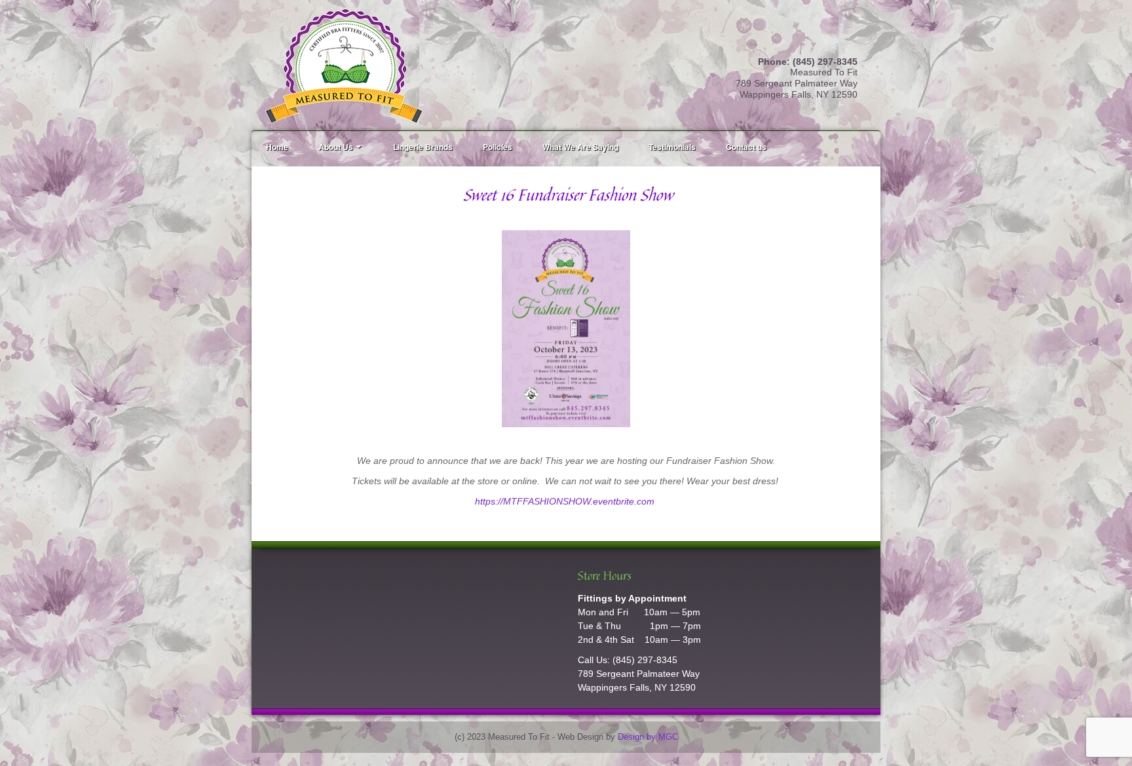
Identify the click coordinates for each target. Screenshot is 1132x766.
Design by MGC (648, 737)
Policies (497, 147)
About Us (335, 147)
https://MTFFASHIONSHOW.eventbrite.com (566, 501)
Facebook (848, 45)
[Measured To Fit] (344, 64)
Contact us (746, 147)
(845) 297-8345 (645, 660)
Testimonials (672, 147)
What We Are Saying (580, 147)
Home (277, 147)
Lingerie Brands (423, 147)
